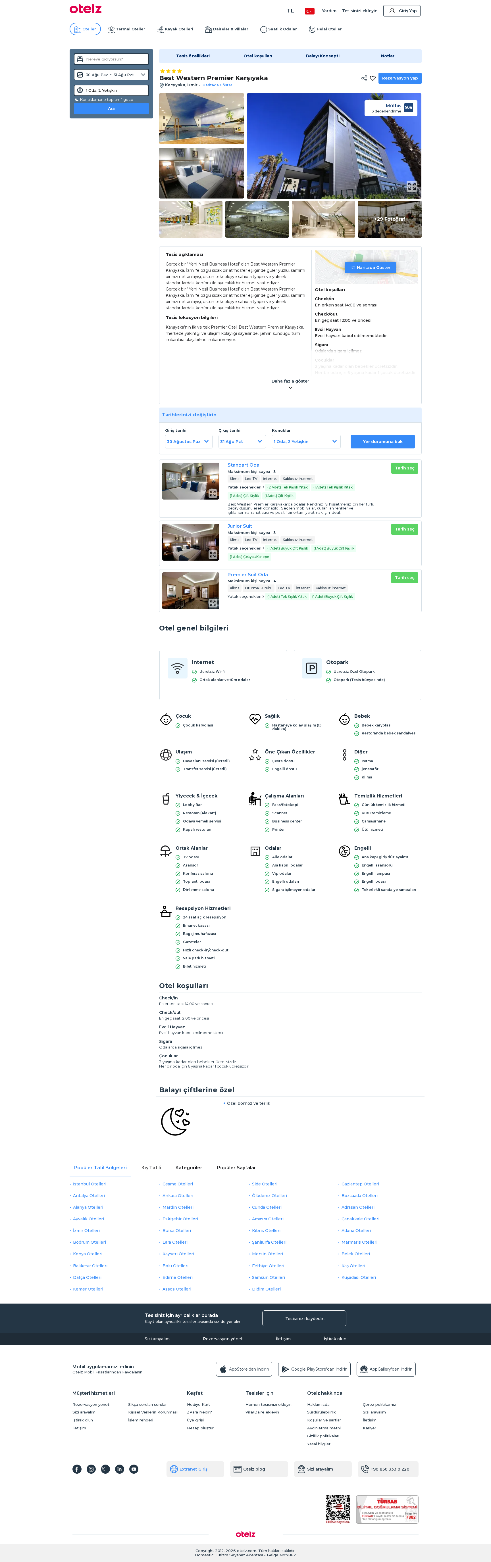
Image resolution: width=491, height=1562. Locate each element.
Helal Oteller (329, 29)
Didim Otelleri (266, 1289)
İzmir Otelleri (86, 1230)
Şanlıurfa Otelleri (269, 1242)
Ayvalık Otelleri (88, 1218)
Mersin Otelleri (267, 1253)
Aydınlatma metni (324, 1428)
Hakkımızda (318, 1404)
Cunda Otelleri (267, 1207)
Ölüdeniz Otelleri (269, 1195)
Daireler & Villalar (230, 29)
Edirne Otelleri (178, 1277)
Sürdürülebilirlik (321, 1412)
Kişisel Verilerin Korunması (153, 1412)
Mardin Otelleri (178, 1207)
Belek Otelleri (356, 1253)
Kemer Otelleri (88, 1289)
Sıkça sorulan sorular (147, 1404)
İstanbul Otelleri (89, 1184)
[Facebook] (77, 1469)
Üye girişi (195, 1420)
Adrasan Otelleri (358, 1207)
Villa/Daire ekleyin (262, 1412)
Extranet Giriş (193, 1469)
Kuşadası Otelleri (359, 1277)
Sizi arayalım (157, 1339)
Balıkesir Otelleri (90, 1265)
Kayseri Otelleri (178, 1253)
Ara (111, 108)
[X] (105, 1469)
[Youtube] (133, 1469)
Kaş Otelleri (353, 1265)
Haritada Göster (373, 267)
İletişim (283, 1339)
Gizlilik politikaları (323, 1436)
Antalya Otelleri (89, 1195)
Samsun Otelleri (268, 1277)
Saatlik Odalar (282, 29)
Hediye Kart (198, 1404)
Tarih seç (405, 468)
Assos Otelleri (177, 1289)
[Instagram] (91, 1469)
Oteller (89, 29)
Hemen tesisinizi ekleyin (269, 1404)
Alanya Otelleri (88, 1207)
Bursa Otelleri (177, 1230)
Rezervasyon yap (400, 78)
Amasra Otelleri (268, 1218)
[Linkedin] (119, 1469)
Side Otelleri (264, 1184)
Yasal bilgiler (318, 1444)
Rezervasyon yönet (223, 1339)
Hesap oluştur (200, 1428)
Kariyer (369, 1428)
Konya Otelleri (87, 1253)
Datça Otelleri (87, 1277)
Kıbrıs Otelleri (266, 1230)
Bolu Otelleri (175, 1265)
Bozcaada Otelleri (360, 1195)
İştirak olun (335, 1339)
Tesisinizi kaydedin (304, 1318)
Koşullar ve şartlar (324, 1420)
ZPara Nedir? (199, 1412)
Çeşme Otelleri (178, 1184)
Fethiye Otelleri (268, 1265)
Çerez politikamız (379, 1404)
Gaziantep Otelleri (360, 1184)
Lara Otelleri (175, 1242)
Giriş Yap (408, 10)
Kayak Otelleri (179, 29)
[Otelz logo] (86, 11)
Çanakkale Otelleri (360, 1218)
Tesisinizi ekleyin (360, 11)
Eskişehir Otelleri (180, 1218)
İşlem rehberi (140, 1420)
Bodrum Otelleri (89, 1242)
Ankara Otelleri (178, 1195)
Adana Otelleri (356, 1230)
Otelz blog (254, 1469)
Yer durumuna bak (383, 441)
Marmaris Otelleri (359, 1242)
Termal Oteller (130, 29)
